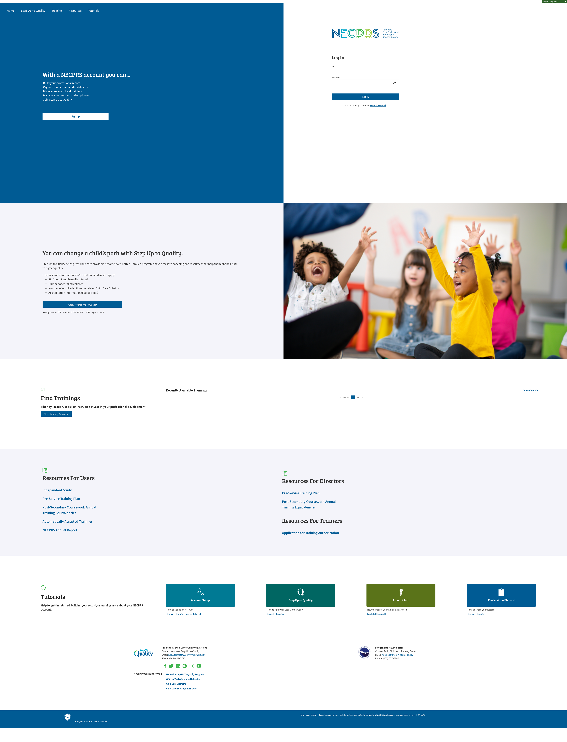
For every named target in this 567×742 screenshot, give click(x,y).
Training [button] (57, 10)
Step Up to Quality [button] (33, 10)
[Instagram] (192, 665)
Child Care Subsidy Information (181, 688)
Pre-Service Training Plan (61, 498)
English (171, 613)
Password (336, 77)
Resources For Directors (313, 481)
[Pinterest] (185, 665)
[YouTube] (199, 665)
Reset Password (378, 105)
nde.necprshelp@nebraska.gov (397, 654)
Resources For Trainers (312, 520)
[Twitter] (171, 665)
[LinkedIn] (178, 665)
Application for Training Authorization (310, 533)
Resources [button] (75, 10)
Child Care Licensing (176, 683)
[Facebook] (165, 665)
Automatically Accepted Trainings (68, 521)
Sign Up (75, 116)
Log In (365, 96)
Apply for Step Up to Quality (82, 304)
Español (180, 613)
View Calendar (531, 390)
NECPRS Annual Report (60, 530)
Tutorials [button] (93, 10)
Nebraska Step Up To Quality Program (185, 674)
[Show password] (394, 82)
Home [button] (10, 10)
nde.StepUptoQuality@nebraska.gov (186, 654)
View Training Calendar (56, 413)
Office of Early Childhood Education (183, 679)
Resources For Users (69, 478)
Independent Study (57, 490)
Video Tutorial (193, 613)
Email (334, 66)
